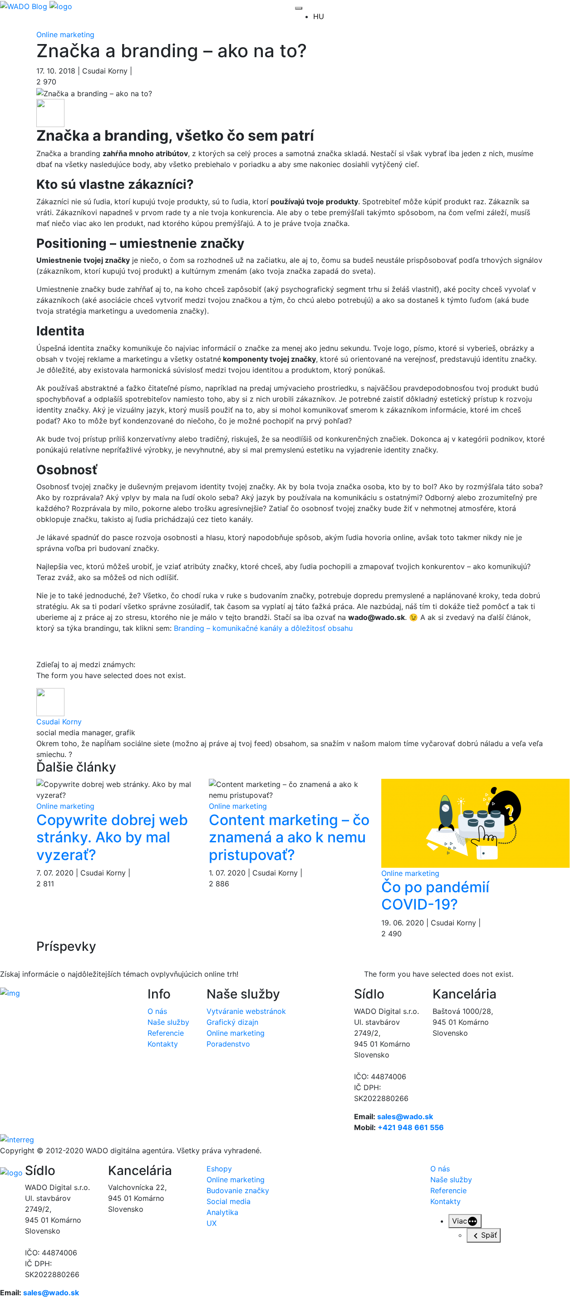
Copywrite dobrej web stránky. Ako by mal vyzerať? (112, 837)
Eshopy (219, 1168)
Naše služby (168, 1022)
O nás (157, 1011)
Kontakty (163, 1043)
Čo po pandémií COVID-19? (435, 895)
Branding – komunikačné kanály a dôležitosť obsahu (263, 628)
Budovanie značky (238, 1190)
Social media (229, 1201)
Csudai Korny (59, 721)
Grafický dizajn (232, 1022)
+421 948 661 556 (411, 1127)
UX (212, 1223)
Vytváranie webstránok (246, 1011)
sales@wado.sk (405, 1116)
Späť (489, 1234)
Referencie (166, 1032)
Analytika (222, 1212)
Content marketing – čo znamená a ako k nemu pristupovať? (289, 837)
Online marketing (65, 34)
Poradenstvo (228, 1043)
